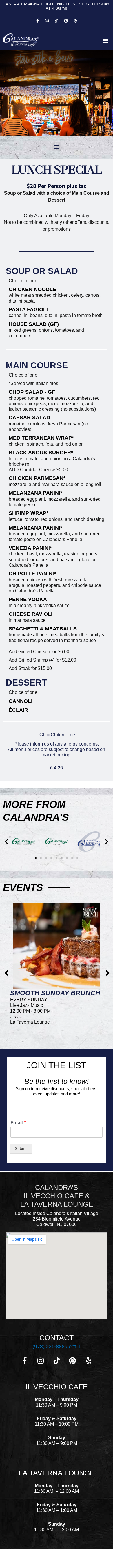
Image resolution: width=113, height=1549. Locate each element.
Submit (21, 1148)
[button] (105, 40)
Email (18, 1122)
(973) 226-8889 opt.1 (56, 1346)
